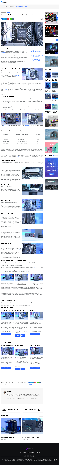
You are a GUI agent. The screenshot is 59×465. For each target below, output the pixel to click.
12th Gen (2, 382)
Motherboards (11, 6)
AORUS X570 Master (35, 63)
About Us (43, 2)
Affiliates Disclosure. (33, 459)
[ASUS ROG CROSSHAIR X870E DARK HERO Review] (55, 85)
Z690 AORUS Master (5, 125)
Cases (2, 436)
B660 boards (40, 264)
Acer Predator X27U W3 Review (48, 112)
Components (26, 2)
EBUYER (22, 335)
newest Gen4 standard (13, 191)
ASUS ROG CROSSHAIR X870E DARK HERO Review (32, 437)
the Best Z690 (32, 264)
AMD (3, 154)
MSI (1, 384)
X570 (5, 384)
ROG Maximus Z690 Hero (36, 59)
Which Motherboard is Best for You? (37, 55)
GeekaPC (48, 2)
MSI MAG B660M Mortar (20, 321)
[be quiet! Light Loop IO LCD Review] (48, 96)
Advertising (38, 452)
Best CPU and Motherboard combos (22, 264)
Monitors (38, 2)
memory (2, 76)
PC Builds (20, 2)
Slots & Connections (34, 54)
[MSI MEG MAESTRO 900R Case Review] (48, 75)
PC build (17, 62)
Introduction (33, 50)
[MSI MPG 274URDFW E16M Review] (55, 96)
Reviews (4, 436)
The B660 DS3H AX (37, 267)
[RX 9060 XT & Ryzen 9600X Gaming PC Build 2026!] (48, 85)
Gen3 (18, 382)
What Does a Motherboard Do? (36, 51)
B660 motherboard (6, 106)
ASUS (9, 382)
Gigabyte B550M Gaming (36, 60)
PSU (6, 89)
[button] (40, 416)
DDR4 (12, 382)
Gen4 (22, 382)
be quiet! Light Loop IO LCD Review (48, 101)
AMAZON (17, 335)
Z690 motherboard (8, 104)
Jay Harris (9, 391)
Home (17, 2)
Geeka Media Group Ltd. (20, 459)
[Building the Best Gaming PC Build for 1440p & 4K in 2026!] (55, 107)
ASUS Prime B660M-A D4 (27, 125)
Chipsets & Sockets (34, 52)
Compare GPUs (33, 2)
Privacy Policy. (27, 459)
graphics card (17, 75)
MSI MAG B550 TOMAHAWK (36, 61)
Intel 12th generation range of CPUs (32, 104)
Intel (25, 382)
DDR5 (15, 382)
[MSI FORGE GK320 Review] (55, 75)
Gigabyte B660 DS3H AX (36, 56)
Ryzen (20, 154)
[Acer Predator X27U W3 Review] (48, 107)
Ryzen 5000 (19, 156)
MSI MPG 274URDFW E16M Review (54, 101)
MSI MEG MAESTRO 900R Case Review (8, 437)
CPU (13, 75)
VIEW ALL (51, 174)
